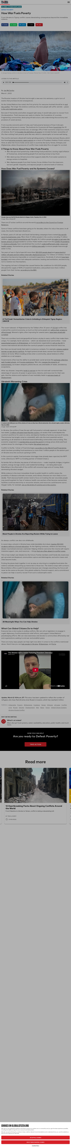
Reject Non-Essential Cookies (35, 1142)
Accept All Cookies (35, 1137)
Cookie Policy (35, 1145)
